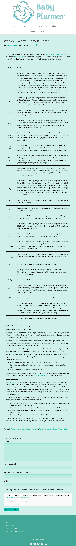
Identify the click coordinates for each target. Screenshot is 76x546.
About (13, 26)
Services (24, 26)
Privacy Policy (10, 498)
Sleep (55, 429)
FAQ (5, 522)
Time (9, 67)
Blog (63, 26)
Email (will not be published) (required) (18, 473)
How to (23, 429)
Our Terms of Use (10, 528)
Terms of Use (24, 498)
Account (32, 31)
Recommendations (40, 26)
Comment (7, 442)
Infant (29, 429)
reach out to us (41, 375)
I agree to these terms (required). (17, 502)
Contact (7, 519)
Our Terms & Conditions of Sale (15, 531)
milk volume (13, 382)
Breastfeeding (15, 429)
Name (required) (10, 464)
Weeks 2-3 (19, 57)
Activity (19, 67)
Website (7, 481)
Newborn (35, 429)
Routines (49, 429)
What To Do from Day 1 (54, 54)
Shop (54, 26)
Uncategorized (62, 429)
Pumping (42, 429)
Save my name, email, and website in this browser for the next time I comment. (34, 490)
